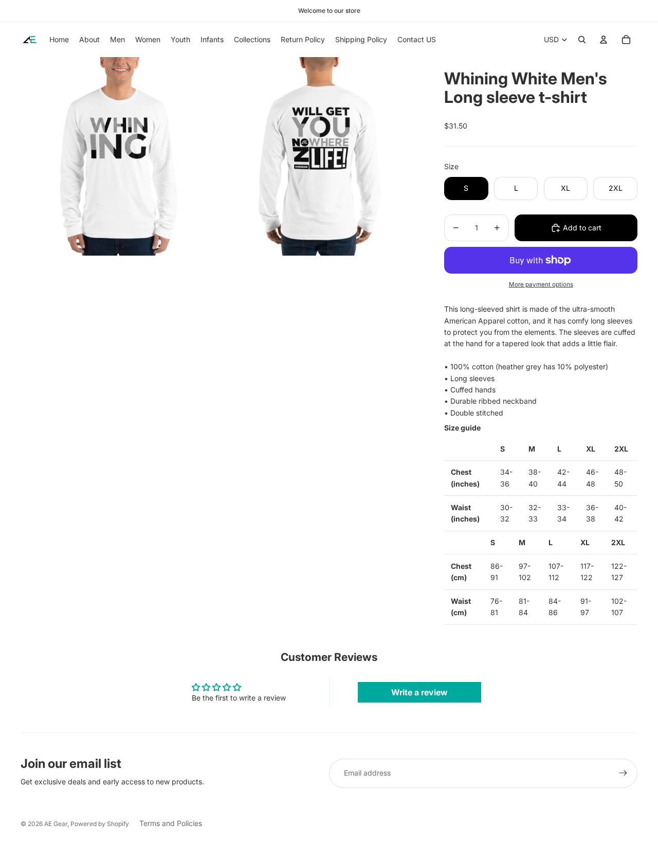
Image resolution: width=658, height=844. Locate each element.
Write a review (419, 692)
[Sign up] (623, 773)
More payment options (541, 284)
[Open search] (582, 39)
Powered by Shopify (99, 824)
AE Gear (55, 824)
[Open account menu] (603, 39)
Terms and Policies (170, 823)
